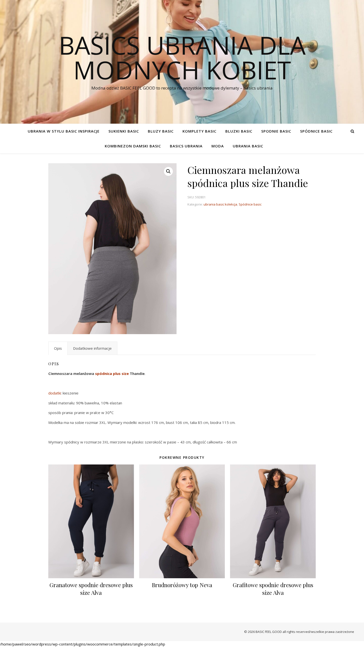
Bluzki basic (238, 131)
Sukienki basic (123, 131)
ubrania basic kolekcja (220, 204)
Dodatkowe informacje (92, 348)
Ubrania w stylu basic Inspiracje (64, 131)
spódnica (103, 373)
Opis (58, 348)
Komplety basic (199, 131)
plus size (121, 373)
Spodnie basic (276, 131)
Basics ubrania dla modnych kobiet (182, 57)
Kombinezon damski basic (133, 145)
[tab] (58, 348)
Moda (217, 145)
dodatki (54, 393)
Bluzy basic (161, 131)
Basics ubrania (186, 145)
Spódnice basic (316, 131)
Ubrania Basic (248, 145)
